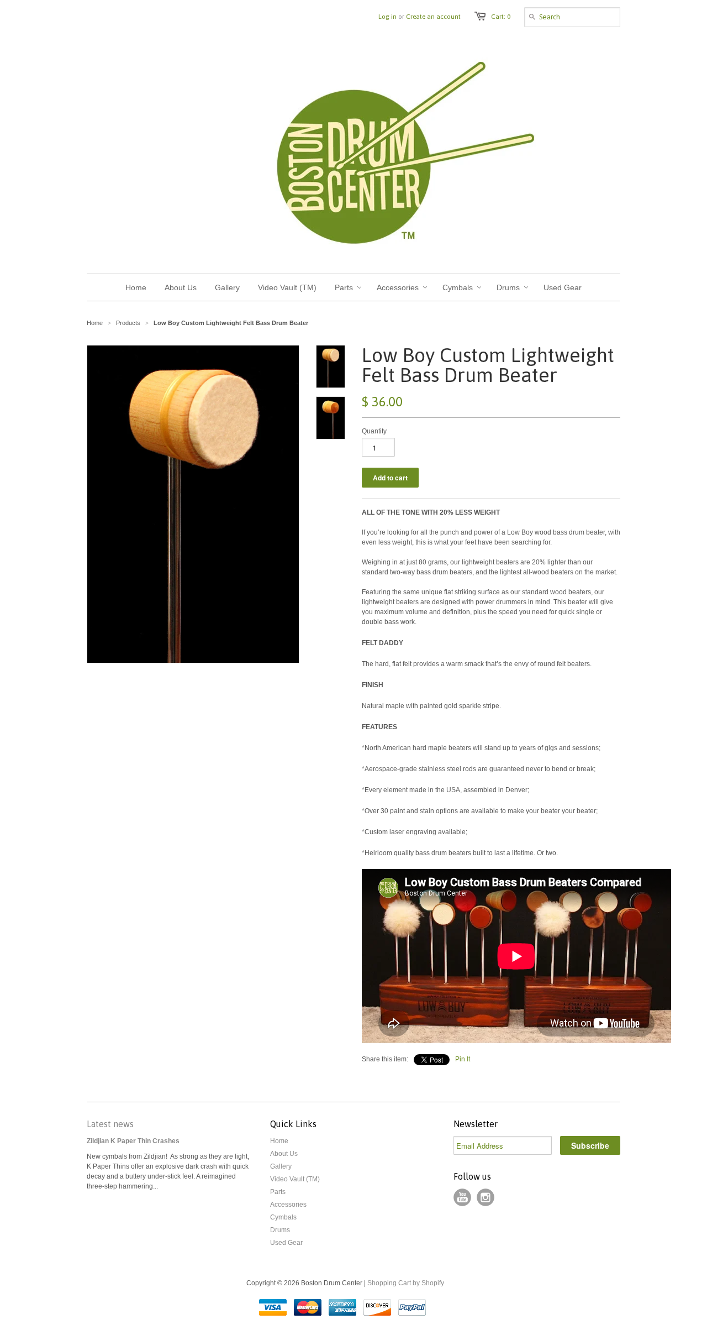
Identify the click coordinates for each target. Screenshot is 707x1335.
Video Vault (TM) (295, 1179)
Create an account (433, 16)
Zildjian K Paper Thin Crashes (133, 1141)
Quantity (374, 431)
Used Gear (286, 1243)
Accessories (288, 1204)
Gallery (281, 1166)
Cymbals (283, 1217)
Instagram (485, 1197)
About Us (284, 1154)
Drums (280, 1230)
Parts (278, 1192)
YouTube (462, 1197)
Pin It (462, 1059)
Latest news (110, 1124)
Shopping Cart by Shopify (405, 1283)
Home (279, 1141)
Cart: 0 (500, 16)
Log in (387, 16)
